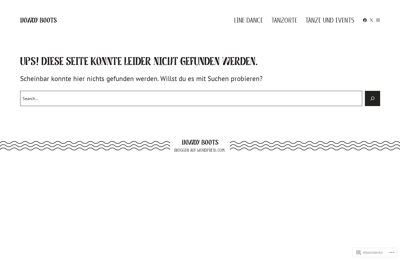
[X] (371, 20)
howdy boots (38, 20)
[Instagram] (378, 20)
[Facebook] (365, 20)
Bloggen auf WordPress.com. (200, 150)
